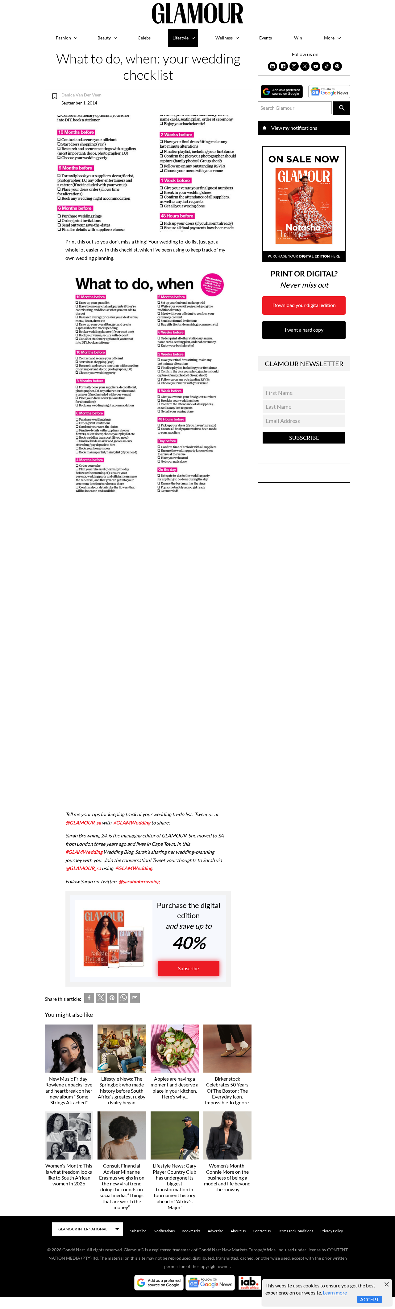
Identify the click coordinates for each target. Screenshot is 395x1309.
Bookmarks (191, 1231)
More (329, 37)
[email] (135, 999)
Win (298, 37)
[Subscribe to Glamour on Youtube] (315, 66)
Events (265, 37)
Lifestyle (181, 37)
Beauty (104, 37)
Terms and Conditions (295, 1231)
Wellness (224, 37)
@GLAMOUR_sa (83, 822)
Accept (369, 1299)
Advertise (215, 1231)
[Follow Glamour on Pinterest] (337, 66)
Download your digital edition (304, 305)
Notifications (164, 1231)
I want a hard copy (304, 330)
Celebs (144, 37)
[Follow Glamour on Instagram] (294, 66)
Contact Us (262, 1231)
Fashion (63, 37)
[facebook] (89, 999)
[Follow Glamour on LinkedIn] (272, 66)
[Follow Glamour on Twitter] (305, 66)
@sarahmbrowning (139, 881)
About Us (238, 1231)
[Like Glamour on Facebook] (283, 66)
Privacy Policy (331, 1231)
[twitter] (101, 999)
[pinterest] (112, 999)
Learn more (335, 1292)
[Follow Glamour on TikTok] (326, 66)
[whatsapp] (123, 999)
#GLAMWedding (131, 822)
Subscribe (188, 968)
